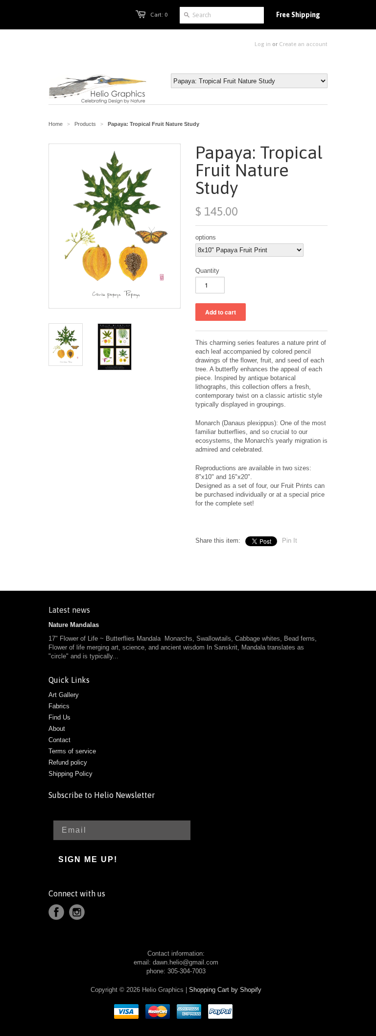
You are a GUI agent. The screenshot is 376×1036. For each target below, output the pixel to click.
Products (85, 124)
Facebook (56, 912)
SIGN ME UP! (88, 859)
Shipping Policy (70, 773)
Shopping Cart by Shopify (225, 989)
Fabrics (59, 706)
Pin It (289, 540)
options (205, 237)
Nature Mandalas (73, 624)
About (56, 728)
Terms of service (72, 751)
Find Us (59, 717)
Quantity (207, 270)
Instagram (77, 912)
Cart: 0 (158, 14)
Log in (263, 44)
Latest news (69, 609)
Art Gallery (63, 695)
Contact (59, 740)
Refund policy (67, 762)
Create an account (303, 44)
